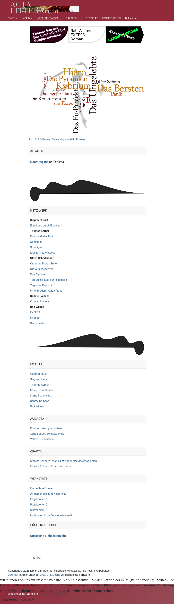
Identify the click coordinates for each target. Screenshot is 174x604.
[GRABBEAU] (79, 18)
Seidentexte (37, 323)
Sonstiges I (37, 241)
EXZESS (35, 312)
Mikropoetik (37, 510)
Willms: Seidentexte (42, 439)
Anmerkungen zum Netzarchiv (48, 493)
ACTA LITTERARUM (47, 18)
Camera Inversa (39, 301)
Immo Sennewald (40, 395)
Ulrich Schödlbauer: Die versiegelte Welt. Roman (56, 139)
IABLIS (26, 18)
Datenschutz (132, 18)
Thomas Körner (39, 231)
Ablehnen (28, 600)
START (11, 18)
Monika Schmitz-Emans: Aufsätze (50, 466)
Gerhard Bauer (38, 373)
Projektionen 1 (38, 499)
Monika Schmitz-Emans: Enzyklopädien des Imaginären (63, 461)
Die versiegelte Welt (42, 269)
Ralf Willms (37, 307)
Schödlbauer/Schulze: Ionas (47, 433)
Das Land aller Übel (42, 236)
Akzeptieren (10, 600)
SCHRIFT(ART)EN (111, 18)
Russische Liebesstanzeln (48, 536)
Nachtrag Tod (39, 162)
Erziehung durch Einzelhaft (46, 225)
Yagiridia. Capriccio (41, 285)
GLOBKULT (92, 18)
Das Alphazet (38, 274)
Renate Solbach (39, 296)
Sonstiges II (37, 247)
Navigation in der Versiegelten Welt (51, 515)
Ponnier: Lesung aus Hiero (46, 428)
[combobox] (50, 558)
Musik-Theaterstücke (42, 252)
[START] (16, 18)
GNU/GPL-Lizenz (50, 574)
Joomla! (13, 574)
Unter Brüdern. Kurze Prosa (46, 290)
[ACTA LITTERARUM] (59, 18)
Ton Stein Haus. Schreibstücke (48, 279)
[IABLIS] (31, 18)
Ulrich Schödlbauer (42, 258)
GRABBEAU (72, 18)
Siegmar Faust (39, 220)
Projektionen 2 (38, 504)
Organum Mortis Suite (43, 263)
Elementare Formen (42, 488)
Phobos (34, 317)
